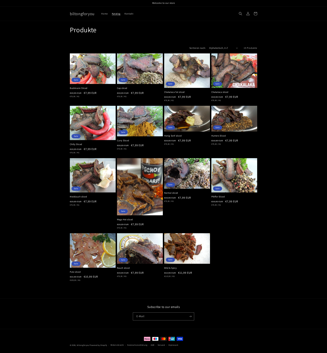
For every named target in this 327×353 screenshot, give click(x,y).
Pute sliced (75, 272)
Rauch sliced (123, 268)
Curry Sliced (123, 140)
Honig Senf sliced (173, 135)
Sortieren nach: (197, 47)
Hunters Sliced (218, 135)
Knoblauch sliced (78, 196)
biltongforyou (83, 345)
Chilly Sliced (76, 144)
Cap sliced (122, 88)
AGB (152, 345)
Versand (161, 345)
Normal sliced (171, 193)
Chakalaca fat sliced (174, 92)
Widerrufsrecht (117, 345)
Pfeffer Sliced (218, 196)
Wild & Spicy (170, 268)
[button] (240, 13)
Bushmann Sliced (78, 88)
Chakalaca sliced (219, 92)
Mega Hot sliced (125, 219)
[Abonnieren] (190, 316)
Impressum (173, 345)
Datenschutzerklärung (137, 345)
